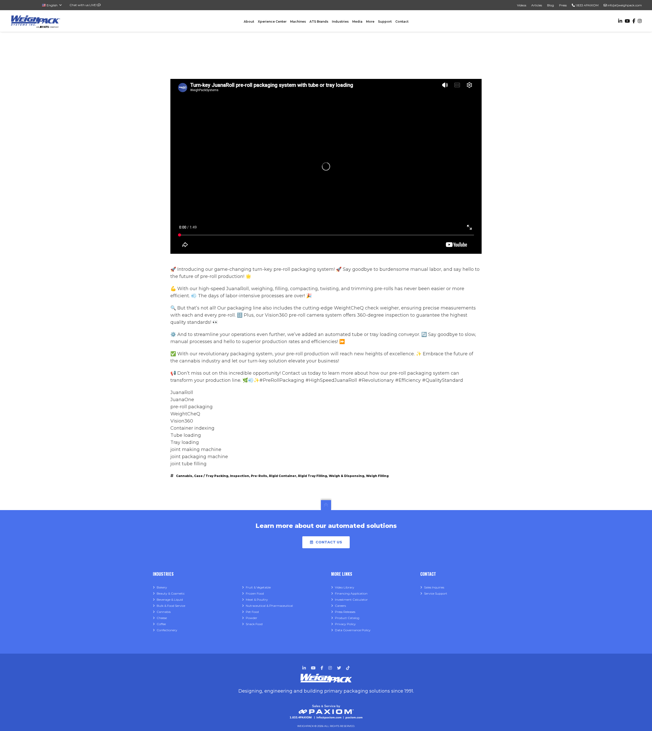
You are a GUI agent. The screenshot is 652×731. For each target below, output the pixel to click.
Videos (521, 5)
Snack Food (254, 624)
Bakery (162, 587)
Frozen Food (255, 593)
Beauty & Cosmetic (171, 593)
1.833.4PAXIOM (587, 5)
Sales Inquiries (434, 587)
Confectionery (167, 630)
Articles (536, 5)
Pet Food (252, 612)
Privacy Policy (345, 624)
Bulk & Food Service (171, 606)
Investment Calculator (351, 599)
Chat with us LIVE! (84, 5)
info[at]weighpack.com (624, 5)
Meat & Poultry (257, 599)
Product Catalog (347, 618)
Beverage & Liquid (170, 599)
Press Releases (345, 612)
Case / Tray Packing (211, 476)
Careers (340, 606)
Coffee (161, 624)
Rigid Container (282, 476)
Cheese (162, 618)
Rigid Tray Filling (312, 476)
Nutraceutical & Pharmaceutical (269, 606)
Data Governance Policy (353, 630)
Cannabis (184, 476)
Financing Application (351, 593)
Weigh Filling (377, 476)
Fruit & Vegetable (258, 587)
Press (563, 5)
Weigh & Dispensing (346, 476)
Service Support (435, 593)
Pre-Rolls (259, 476)
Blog (550, 5)
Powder (251, 618)
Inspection (239, 476)
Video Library (344, 587)
